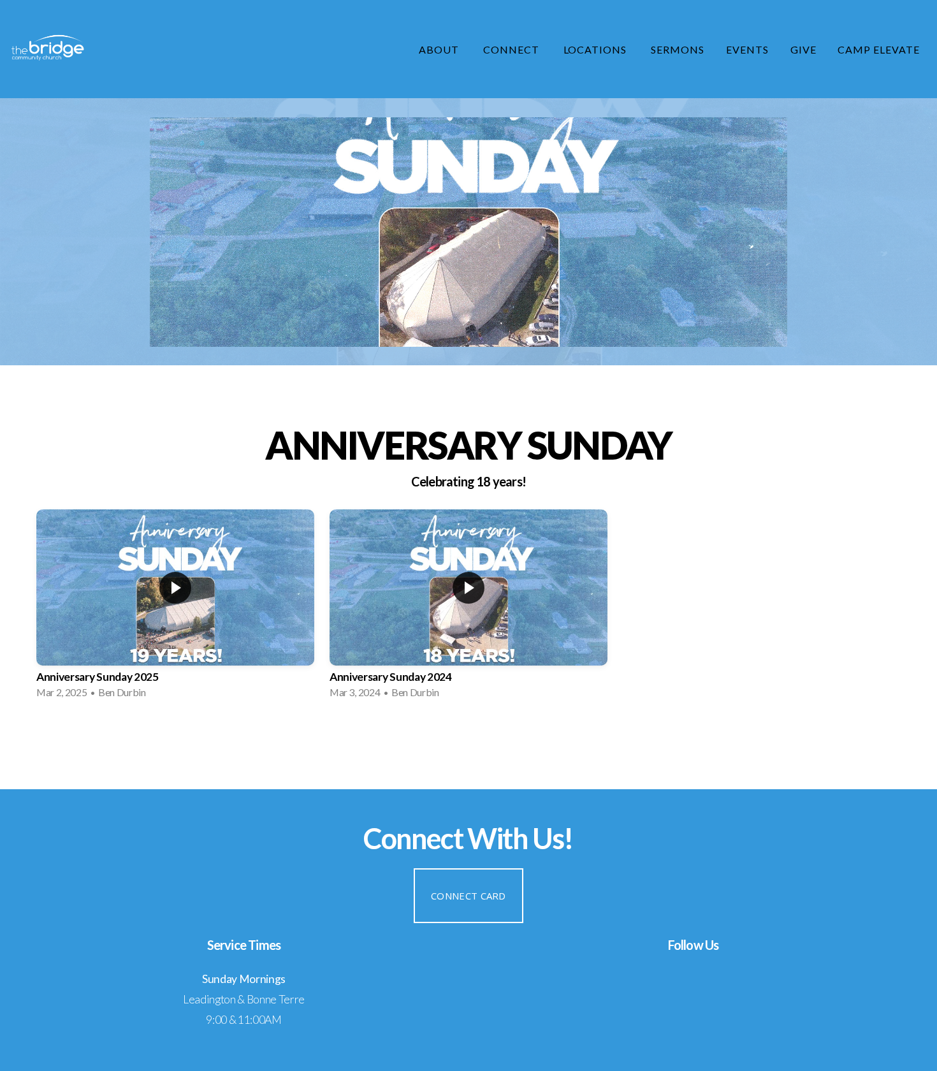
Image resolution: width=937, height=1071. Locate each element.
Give (803, 49)
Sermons (677, 49)
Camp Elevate (879, 49)
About (440, 49)
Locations (596, 49)
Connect (512, 49)
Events (747, 49)
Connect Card (468, 895)
